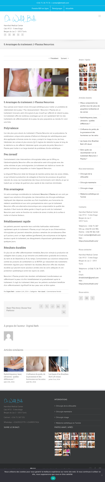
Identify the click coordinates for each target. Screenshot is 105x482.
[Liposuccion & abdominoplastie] (83, 86)
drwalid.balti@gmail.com (88, 277)
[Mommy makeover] (92, 67)
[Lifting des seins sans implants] (92, 77)
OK (53, 478)
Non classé (41, 291)
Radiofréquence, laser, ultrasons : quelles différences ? (64, 376)
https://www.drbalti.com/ (88, 241)
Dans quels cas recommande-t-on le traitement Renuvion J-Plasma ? (19, 378)
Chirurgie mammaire (88, 182)
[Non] (102, 475)
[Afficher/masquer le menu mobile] (99, 16)
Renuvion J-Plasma (48, 194)
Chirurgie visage (86, 188)
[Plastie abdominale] (83, 449)
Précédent (54, 58)
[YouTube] (14, 34)
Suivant (64, 58)
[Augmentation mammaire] (83, 67)
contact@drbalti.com (60, 3)
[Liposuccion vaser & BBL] (83, 77)
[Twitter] (18, 34)
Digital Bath (10, 291)
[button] (6, 372)
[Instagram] (9, 34)
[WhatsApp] (22, 34)
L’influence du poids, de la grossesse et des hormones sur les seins (89, 132)
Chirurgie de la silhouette (66, 410)
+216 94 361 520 (92, 232)
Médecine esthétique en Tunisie (68, 427)
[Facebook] (5, 34)
